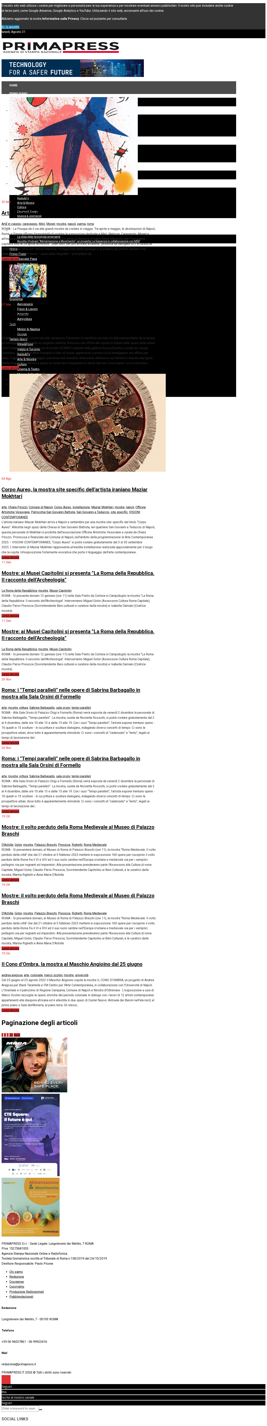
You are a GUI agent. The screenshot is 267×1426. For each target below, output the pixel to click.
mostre (61, 224)
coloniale (36, 975)
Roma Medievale (95, 845)
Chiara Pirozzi (17, 507)
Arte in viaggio (11, 224)
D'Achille (7, 845)
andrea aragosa (12, 975)
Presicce (64, 845)
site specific (119, 512)
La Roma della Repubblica (19, 590)
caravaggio (29, 224)
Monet (50, 224)
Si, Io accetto (10, 27)
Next (17, 1035)
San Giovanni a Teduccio (92, 512)
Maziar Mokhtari (102, 507)
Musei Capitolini (60, 590)
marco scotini (53, 975)
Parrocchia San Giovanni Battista (53, 512)
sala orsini (63, 708)
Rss (4, 1392)
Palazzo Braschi (45, 845)
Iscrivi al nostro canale (18, 1397)
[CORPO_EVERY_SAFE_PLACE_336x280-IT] (34, 1091)
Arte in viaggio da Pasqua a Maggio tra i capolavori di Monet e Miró (79, 213)
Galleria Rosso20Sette (17, 333)
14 (11, 1035)
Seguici (7, 1386)
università (81, 975)
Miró (42, 224)
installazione (81, 507)
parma (81, 224)
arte (4, 507)
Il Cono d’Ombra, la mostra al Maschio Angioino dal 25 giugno (72, 964)
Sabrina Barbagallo (42, 708)
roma (90, 224)
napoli (72, 224)
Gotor (18, 845)
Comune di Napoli (41, 507)
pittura (23, 708)
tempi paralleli (81, 708)
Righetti (77, 845)
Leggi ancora (10, 259)
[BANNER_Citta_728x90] (73, 76)
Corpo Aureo (62, 507)
